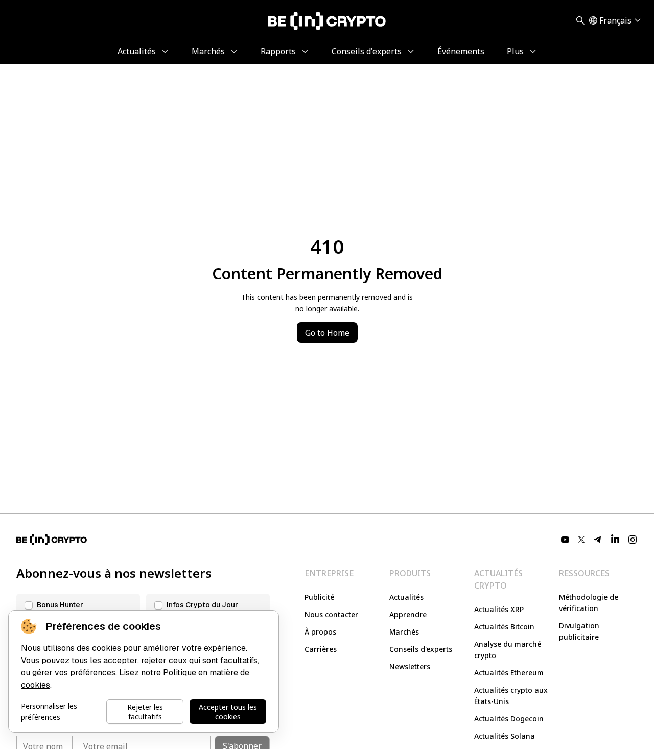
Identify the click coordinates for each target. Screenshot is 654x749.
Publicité (319, 597)
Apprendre (408, 614)
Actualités (406, 597)
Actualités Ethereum (509, 672)
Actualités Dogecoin (509, 718)
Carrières (321, 649)
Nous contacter (331, 614)
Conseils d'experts (420, 649)
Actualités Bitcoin (504, 626)
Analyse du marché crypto (507, 649)
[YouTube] (565, 539)
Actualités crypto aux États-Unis (511, 695)
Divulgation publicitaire (579, 631)
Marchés (404, 632)
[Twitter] (581, 539)
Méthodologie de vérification (588, 602)
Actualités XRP (499, 609)
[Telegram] (598, 539)
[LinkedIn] (615, 539)
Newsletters (409, 666)
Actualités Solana (504, 736)
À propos (320, 632)
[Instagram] (632, 539)
